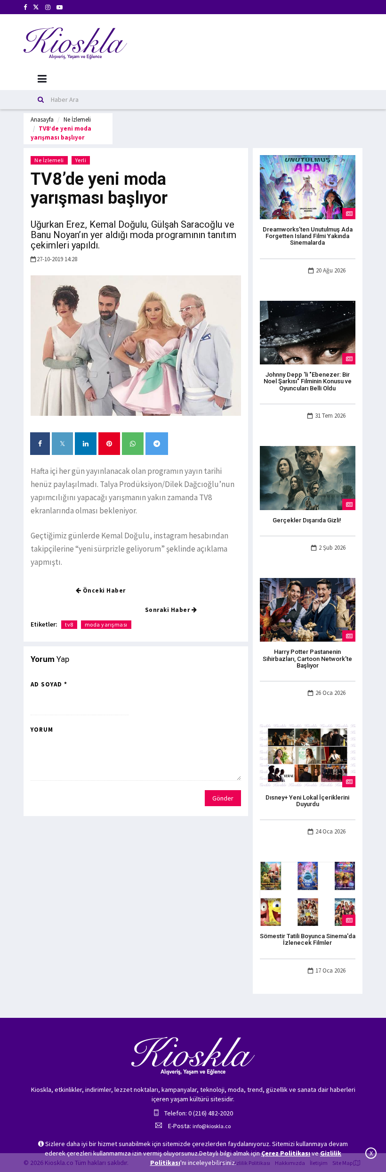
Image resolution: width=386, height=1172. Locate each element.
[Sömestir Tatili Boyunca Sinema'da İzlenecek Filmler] (307, 893)
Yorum (42, 730)
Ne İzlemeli (77, 120)
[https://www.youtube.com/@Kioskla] (59, 7)
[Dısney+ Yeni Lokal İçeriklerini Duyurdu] (307, 755)
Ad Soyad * (49, 684)
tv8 (69, 624)
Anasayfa (42, 120)
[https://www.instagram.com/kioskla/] (47, 7)
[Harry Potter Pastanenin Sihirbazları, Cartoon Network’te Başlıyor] (307, 609)
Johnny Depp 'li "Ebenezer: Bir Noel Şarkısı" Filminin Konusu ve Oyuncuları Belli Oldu (308, 381)
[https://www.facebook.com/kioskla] (25, 7)
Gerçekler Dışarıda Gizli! (308, 520)
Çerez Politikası (285, 1153)
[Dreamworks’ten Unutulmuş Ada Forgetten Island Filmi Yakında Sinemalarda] (307, 186)
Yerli (81, 160)
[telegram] (156, 443)
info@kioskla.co (212, 1126)
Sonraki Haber (168, 610)
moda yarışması (106, 624)
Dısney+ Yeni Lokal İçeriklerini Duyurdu (307, 801)
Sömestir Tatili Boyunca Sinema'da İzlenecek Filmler (307, 939)
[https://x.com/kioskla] (36, 7)
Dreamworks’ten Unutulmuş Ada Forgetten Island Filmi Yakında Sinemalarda (308, 236)
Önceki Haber (103, 590)
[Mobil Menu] (42, 79)
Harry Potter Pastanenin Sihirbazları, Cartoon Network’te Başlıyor (307, 658)
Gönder (222, 798)
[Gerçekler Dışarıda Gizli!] (307, 477)
